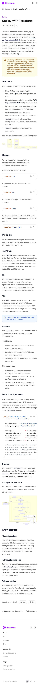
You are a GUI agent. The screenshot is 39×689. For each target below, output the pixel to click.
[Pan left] (28, 519)
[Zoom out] (34, 522)
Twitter (5, 656)
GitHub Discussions (9, 653)
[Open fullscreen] (28, 516)
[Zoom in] (34, 516)
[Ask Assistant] (34, 176)
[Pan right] (34, 519)
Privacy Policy (7, 666)
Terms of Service (9, 669)
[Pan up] (31, 516)
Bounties (6, 640)
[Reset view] (31, 519)
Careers (5, 637)
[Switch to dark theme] (34, 681)
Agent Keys (18, 94)
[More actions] (16, 25)
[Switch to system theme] (27, 681)
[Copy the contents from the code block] (31, 176)
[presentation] (19, 436)
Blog (4, 644)
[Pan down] (31, 522)
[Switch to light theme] (30, 681)
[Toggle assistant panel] (36, 3)
